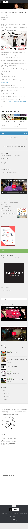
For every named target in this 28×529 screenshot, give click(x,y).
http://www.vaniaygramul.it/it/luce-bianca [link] (17, 101)
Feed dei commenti (6, 396)
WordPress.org (5, 399)
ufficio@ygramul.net (12, 438)
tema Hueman (19, 516)
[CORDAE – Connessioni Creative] (3, 373)
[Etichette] (22, 347)
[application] (14, 186)
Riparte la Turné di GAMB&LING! (8, 200)
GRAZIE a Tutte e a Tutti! (12, 352)
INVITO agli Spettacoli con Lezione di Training (16, 379)
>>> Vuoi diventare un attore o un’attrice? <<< (10, 172)
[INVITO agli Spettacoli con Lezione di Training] (3, 380)
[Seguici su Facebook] (22, 133)
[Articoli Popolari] (14, 347)
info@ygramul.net (7, 164)
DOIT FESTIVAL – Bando (12, 366)
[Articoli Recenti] (5, 347)
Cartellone (9, 351)
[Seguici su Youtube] (26, 133)
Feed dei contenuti (5, 393)
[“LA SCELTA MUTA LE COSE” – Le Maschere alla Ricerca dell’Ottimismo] (20, 117)
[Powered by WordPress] (10, 516)
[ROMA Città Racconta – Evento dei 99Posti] (7, 117)
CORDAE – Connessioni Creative (13, 373)
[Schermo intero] (25, 192)
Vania (3, 15)
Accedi (3, 390)
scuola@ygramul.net (12, 441)
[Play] (2, 192)
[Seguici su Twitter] (24, 133)
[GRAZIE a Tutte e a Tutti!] (3, 353)
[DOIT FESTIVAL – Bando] (3, 367)
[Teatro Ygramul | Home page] (5, 2)
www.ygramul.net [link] (4, 82)
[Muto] (23, 192)
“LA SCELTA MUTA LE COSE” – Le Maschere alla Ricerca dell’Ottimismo (19, 123)
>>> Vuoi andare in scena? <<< (7, 290)
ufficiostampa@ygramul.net (12, 444)
